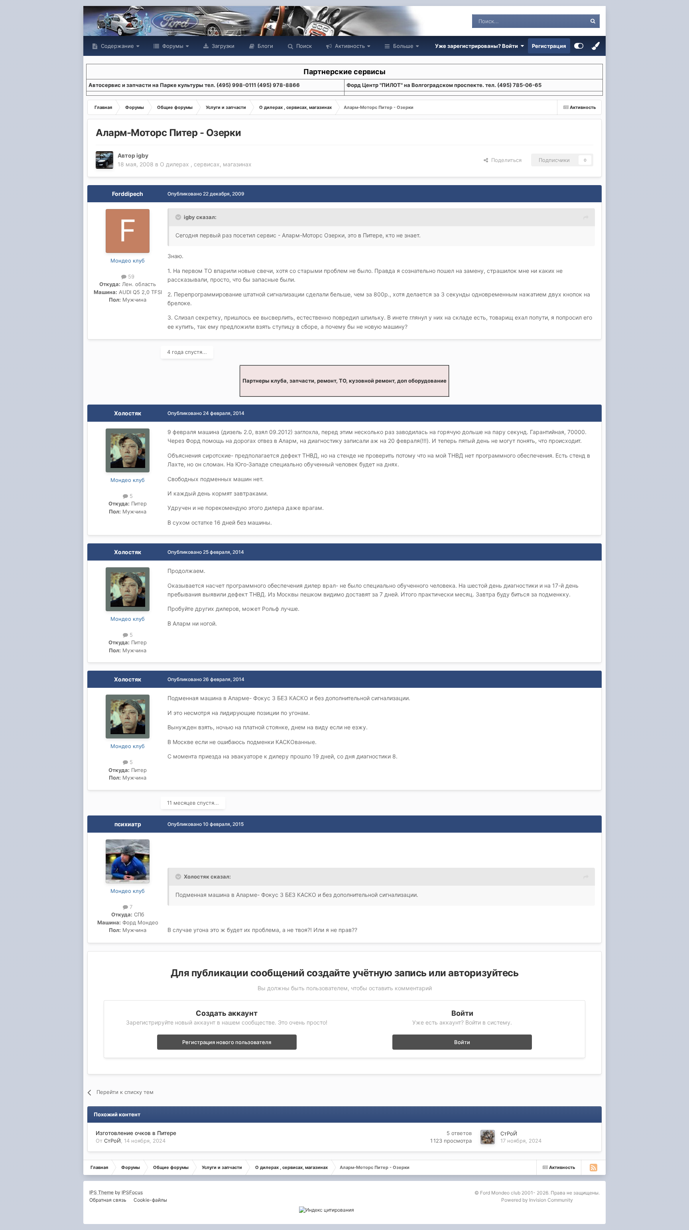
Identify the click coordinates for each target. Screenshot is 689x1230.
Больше (403, 46)
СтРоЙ (112, 1140)
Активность (349, 46)
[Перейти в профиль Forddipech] (128, 231)
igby (142, 155)
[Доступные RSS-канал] (593, 1167)
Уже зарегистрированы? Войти (477, 46)
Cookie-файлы (150, 1200)
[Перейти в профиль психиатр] (128, 861)
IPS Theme (101, 1192)
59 (130, 276)
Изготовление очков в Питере (136, 1133)
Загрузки (222, 46)
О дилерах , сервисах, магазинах (206, 164)
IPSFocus (132, 1192)
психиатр (127, 824)
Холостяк (127, 413)
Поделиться (505, 160)
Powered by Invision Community (537, 1200)
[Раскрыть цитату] (179, 217)
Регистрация (549, 46)
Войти (462, 1042)
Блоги (264, 46)
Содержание (116, 46)
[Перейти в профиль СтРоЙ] (487, 1137)
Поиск (303, 46)
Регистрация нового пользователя (226, 1042)
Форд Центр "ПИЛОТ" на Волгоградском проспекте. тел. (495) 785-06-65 (443, 85)
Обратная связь (107, 1200)
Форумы (172, 46)
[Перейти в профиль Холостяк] (128, 450)
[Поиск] (593, 21)
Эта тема (564, 21)
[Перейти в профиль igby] (104, 160)
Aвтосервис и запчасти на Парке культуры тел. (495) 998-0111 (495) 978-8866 (194, 85)
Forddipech (127, 193)
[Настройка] (578, 45)
